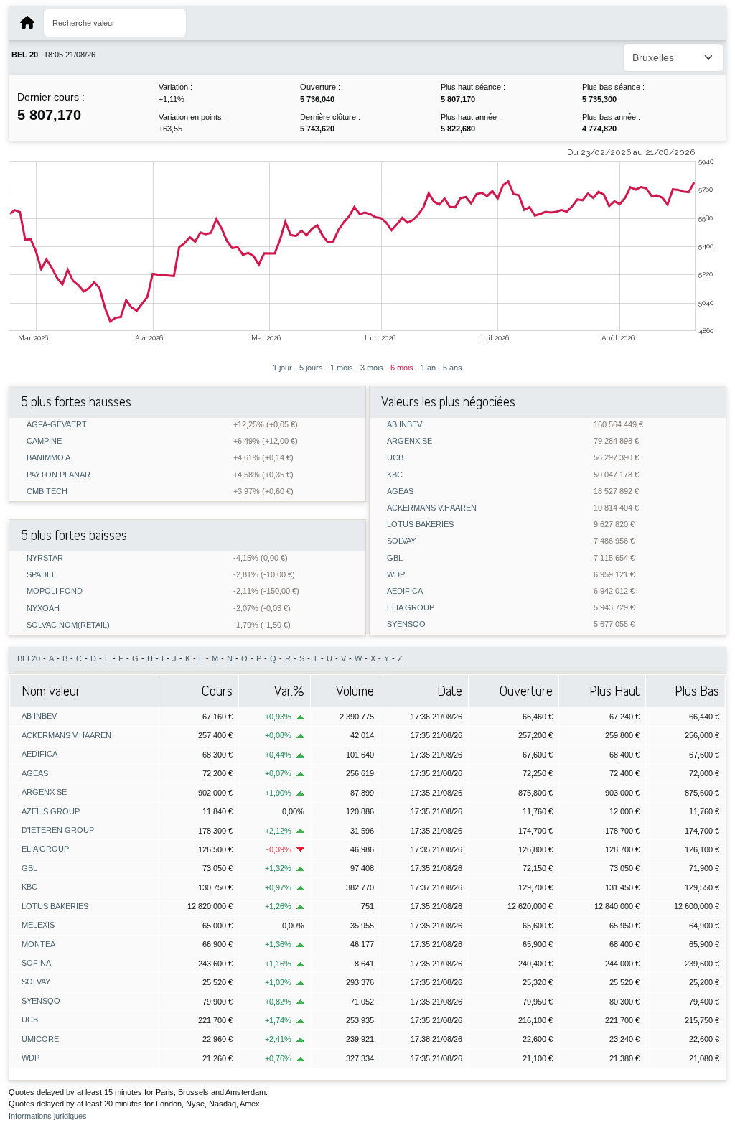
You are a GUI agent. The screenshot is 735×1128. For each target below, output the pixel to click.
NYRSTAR (45, 558)
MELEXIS (38, 924)
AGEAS (400, 491)
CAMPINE (44, 441)
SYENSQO (406, 624)
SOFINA (36, 963)
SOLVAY (401, 541)
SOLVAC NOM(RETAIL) (68, 625)
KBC (395, 475)
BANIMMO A (48, 458)
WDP (396, 575)
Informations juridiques (48, 1115)
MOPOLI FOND (55, 591)
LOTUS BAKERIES (420, 524)
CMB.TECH (47, 491)
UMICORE (40, 1039)
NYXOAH (43, 608)
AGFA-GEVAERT (57, 425)
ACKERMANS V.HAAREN (432, 508)
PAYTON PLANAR (58, 475)
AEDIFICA (405, 591)
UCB (395, 458)
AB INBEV (404, 425)
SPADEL (41, 575)
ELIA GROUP (410, 608)
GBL (395, 558)
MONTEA (38, 944)
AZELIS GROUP (51, 811)
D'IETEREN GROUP (58, 830)
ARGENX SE (409, 441)
